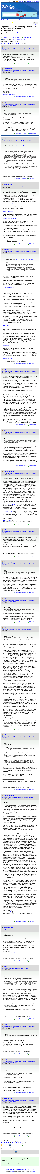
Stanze (6, 102)
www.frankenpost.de (8, 287)
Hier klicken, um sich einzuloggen (11, 1163)
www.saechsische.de (9, 358)
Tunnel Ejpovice (11, 504)
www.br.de (6, 325)
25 (13, 39)
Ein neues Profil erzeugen (32, 1)
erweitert (36, 24)
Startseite (3, 19)
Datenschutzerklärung (19, 1169)
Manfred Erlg (16, 33)
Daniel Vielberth (9, 471)
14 (14, 43)
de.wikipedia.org (7, 511)
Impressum (9, 1169)
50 (15, 39)
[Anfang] (15, 41)
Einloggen (20, 1)
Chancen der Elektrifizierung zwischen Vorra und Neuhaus (16, 629)
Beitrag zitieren (32, 63)
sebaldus (7, 139)
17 (20, 43)
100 (18, 39)
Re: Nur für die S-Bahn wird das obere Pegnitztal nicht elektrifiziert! (18, 186)
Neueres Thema (7, 1149)
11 (8, 43)
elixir (5, 1059)
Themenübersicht (15, 37)
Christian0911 (8, 69)
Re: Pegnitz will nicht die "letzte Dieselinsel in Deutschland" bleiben (19, 251)
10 (6, 43)
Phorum (12, 1171)
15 (16, 43)
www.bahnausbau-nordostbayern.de (13, 1125)
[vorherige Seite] (17, 41)
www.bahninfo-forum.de (9, 218)
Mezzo (6, 47)
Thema (24, 19)
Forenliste (5, 37)
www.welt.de (6, 345)
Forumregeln (30, 1169)
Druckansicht (20, 1152)
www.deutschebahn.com (10, 204)
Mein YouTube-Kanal (9, 94)
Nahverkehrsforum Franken (14, 19)
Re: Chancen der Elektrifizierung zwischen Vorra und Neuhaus (17, 797)
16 (18, 43)
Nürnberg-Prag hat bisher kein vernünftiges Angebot (15, 968)
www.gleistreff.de (7, 520)
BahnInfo (33, 1171)
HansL (6, 369)
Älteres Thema (18, 1149)
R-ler (5, 530)
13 (12, 43)
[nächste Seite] (22, 43)
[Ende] (25, 43)
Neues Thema (27, 37)
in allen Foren (22, 39)
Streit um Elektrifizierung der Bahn (25, 146)
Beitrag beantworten (21, 63)
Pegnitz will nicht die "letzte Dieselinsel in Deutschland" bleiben (18, 140)
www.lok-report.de (8, 211)
